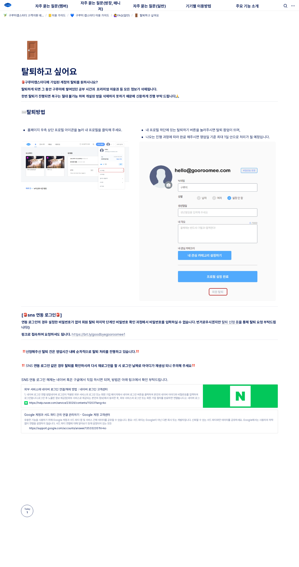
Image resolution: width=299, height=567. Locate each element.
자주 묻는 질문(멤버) (51, 6)
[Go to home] (8, 5)
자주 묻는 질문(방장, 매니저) (101, 6)
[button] (285, 6)
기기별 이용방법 (198, 6)
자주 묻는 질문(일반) (149, 6)
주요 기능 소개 (247, 6)
